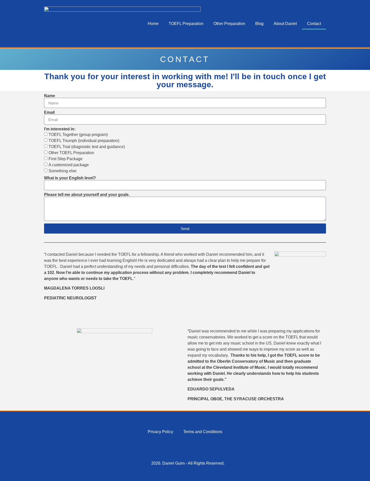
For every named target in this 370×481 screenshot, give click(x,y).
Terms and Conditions (202, 432)
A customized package (69, 165)
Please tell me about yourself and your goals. (87, 195)
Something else (63, 171)
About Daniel (285, 23)
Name (49, 96)
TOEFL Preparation (186, 23)
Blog (259, 23)
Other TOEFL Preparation (71, 153)
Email (49, 112)
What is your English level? (70, 178)
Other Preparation (229, 23)
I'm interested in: (60, 129)
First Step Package (66, 159)
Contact (314, 23)
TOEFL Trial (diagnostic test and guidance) (87, 147)
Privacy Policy (160, 432)
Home (153, 23)
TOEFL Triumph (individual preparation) (84, 140)
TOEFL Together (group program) (78, 134)
